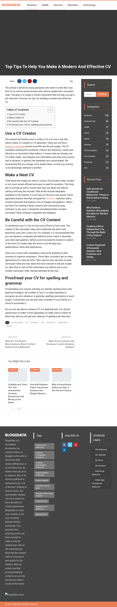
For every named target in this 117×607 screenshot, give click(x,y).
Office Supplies (90, 150)
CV (27, 322)
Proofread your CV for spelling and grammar (30, 125)
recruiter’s (51, 198)
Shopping (88, 162)
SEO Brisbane (100, 466)
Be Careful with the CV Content (23, 121)
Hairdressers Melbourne (41, 446)
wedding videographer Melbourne (41, 465)
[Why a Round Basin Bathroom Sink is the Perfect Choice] (61, 375)
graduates (34, 322)
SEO (85, 168)
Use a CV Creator (17, 114)
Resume (9, 326)
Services (58, 5)
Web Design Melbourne (98, 473)
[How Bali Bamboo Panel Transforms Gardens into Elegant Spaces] (39, 375)
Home (86, 133)
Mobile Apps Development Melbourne (98, 483)
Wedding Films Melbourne (42, 508)
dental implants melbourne (42, 474)
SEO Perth (99, 460)
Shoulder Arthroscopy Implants (44, 495)
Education (73, 5)
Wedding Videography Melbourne (41, 455)
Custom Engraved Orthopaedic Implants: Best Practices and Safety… (95, 251)
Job (42, 322)
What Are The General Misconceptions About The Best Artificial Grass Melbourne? (20, 344)
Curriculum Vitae (17, 322)
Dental (86, 139)
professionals (62, 322)
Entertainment (89, 121)
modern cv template (15, 146)
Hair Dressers (89, 156)
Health (45, 5)
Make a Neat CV (16, 118)
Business (32, 5)
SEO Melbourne (101, 450)
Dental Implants (42, 480)
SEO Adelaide (100, 455)
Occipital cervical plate (43, 487)
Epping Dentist (41, 514)
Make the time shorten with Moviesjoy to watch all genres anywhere (60, 344)
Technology (89, 5)
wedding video (41, 501)
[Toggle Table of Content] (49, 110)
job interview (51, 322)
